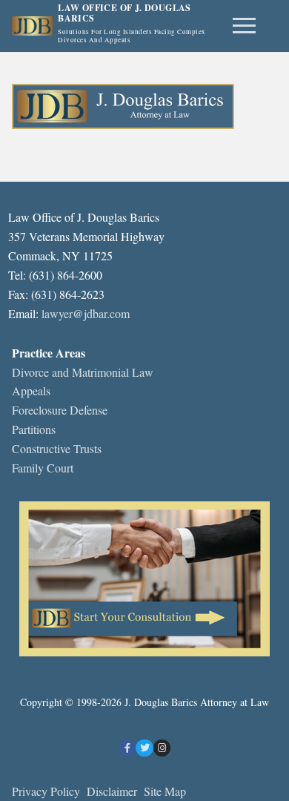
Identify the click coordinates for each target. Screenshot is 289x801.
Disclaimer (114, 791)
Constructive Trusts (57, 448)
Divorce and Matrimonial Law (82, 372)
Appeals (31, 390)
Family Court (42, 467)
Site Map (165, 791)
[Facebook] (127, 747)
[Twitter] (144, 747)
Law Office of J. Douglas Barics (124, 13)
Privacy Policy (46, 791)
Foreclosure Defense (59, 410)
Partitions (34, 429)
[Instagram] (161, 747)
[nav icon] (244, 26)
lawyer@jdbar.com (85, 313)
